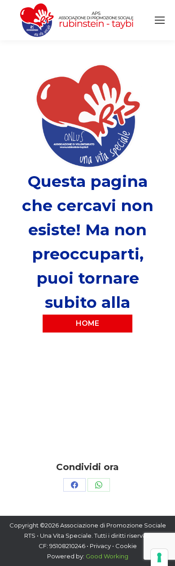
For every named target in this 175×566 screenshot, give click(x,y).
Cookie (126, 545)
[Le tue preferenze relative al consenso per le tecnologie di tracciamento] (159, 557)
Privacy (100, 545)
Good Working (107, 556)
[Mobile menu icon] (159, 20)
